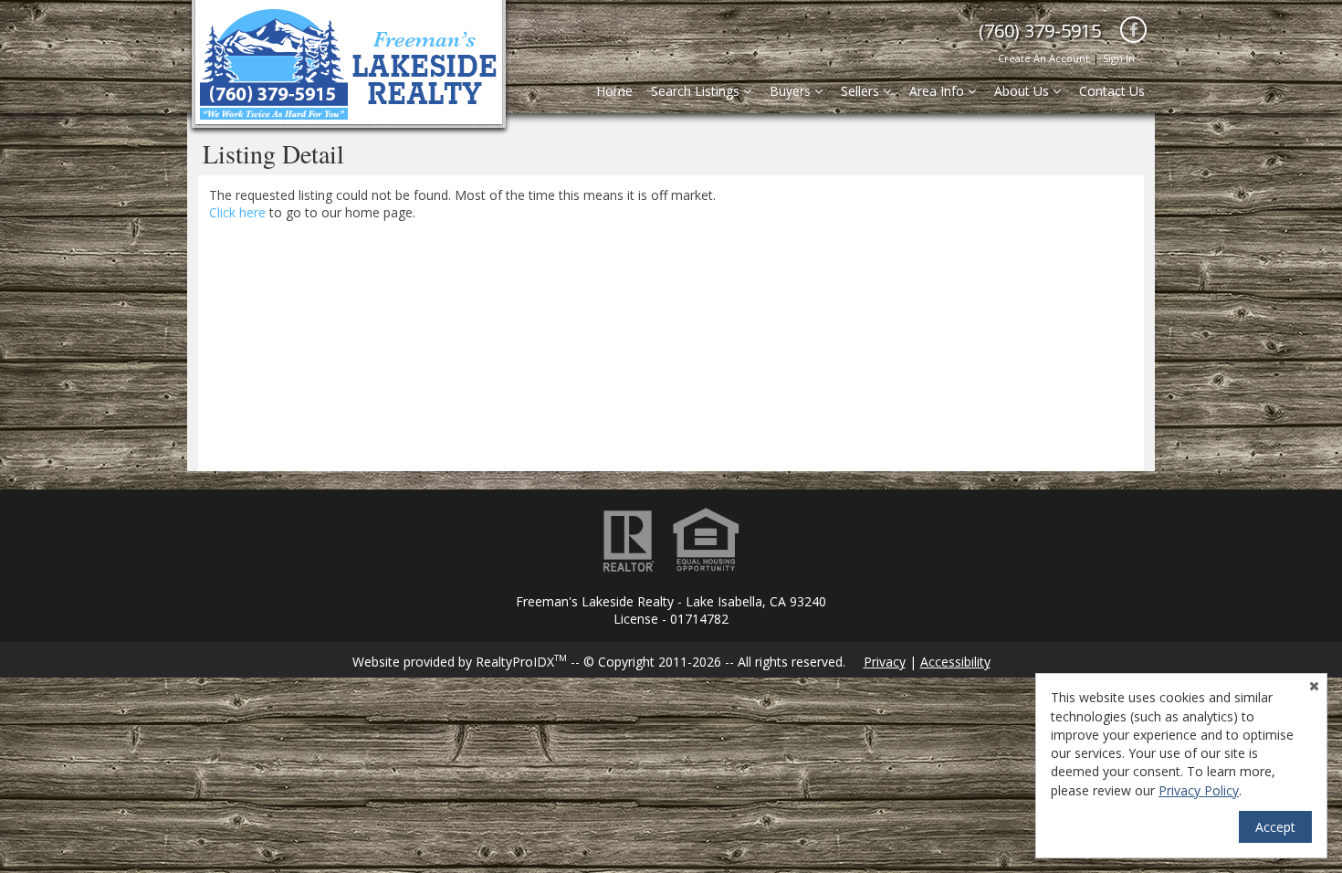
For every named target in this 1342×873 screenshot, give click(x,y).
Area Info (938, 91)
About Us (1023, 91)
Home (614, 91)
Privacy (885, 661)
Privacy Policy (1199, 790)
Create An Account (1043, 58)
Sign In (1119, 58)
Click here (237, 212)
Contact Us (1112, 91)
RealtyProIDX (521, 661)
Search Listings (697, 91)
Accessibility (955, 661)
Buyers (792, 91)
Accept (1275, 827)
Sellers (862, 91)
